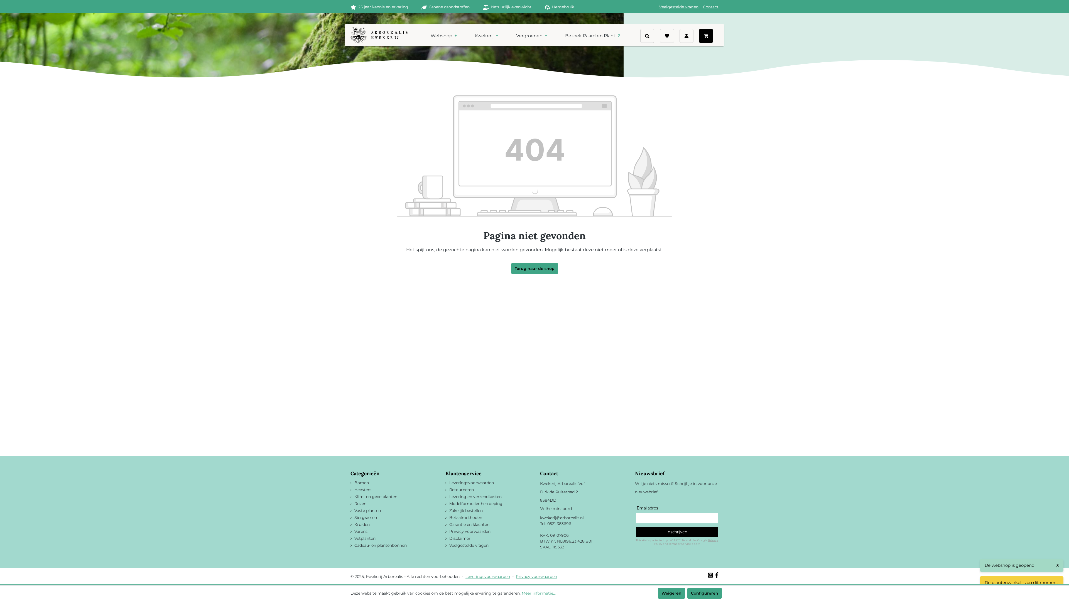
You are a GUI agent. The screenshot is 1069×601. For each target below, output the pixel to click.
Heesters (362, 489)
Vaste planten (367, 510)
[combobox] (656, 33)
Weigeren (671, 593)
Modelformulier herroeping (475, 503)
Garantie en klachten (469, 524)
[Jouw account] (686, 36)
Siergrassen (365, 517)
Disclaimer (459, 538)
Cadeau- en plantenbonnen (380, 545)
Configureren (704, 593)
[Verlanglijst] (667, 36)
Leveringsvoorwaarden (471, 482)
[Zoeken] (657, 43)
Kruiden (362, 524)
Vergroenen (530, 35)
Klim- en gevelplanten (375, 496)
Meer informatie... (539, 593)
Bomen (361, 482)
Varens (360, 531)
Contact (711, 6)
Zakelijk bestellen (466, 510)
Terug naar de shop (535, 268)
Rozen (360, 503)
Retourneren (461, 489)
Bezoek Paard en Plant (591, 35)
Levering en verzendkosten (475, 496)
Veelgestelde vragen (678, 6)
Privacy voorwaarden (470, 531)
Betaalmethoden (465, 517)
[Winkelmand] (706, 36)
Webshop (442, 35)
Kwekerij (485, 35)
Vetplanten (365, 538)
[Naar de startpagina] (379, 35)
